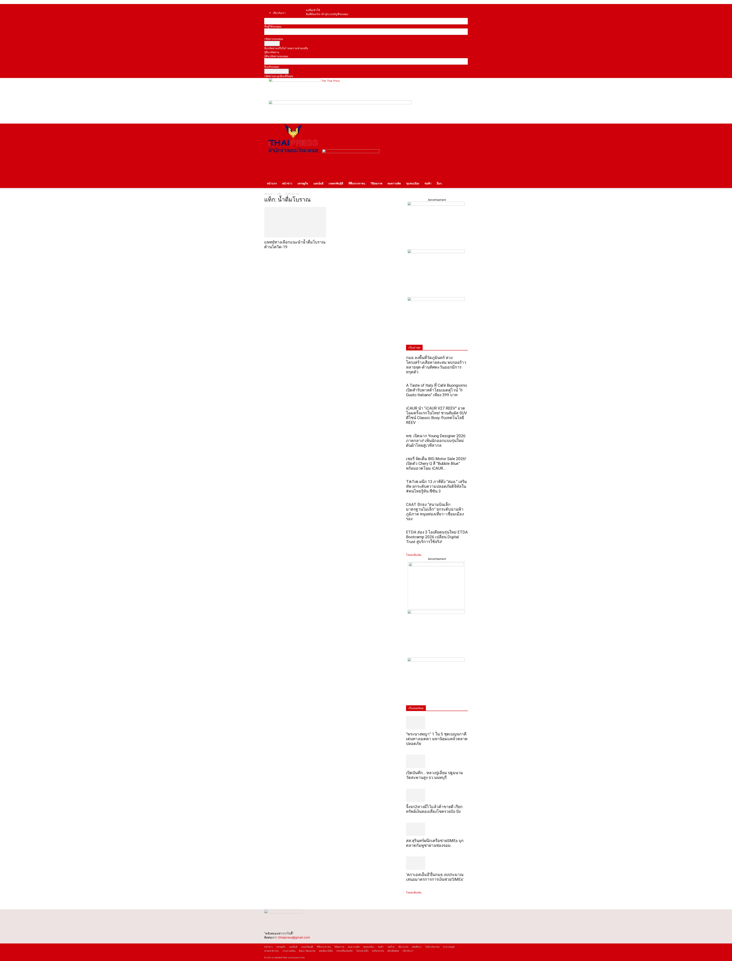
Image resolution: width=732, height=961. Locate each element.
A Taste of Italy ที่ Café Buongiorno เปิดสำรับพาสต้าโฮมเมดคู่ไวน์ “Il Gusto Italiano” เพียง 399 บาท (436, 390)
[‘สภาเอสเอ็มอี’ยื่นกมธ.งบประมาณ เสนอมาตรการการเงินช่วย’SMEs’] (437, 863)
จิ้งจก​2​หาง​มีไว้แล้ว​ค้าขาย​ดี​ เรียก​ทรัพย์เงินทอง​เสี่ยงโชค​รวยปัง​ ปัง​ (434, 809)
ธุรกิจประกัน (378, 950)
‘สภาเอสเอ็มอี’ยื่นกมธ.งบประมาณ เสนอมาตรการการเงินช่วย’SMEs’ (435, 877)
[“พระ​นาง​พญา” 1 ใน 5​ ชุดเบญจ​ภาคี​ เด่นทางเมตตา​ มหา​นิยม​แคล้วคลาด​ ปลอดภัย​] (437, 722)
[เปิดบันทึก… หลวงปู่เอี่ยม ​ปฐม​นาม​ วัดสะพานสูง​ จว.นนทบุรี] (437, 761)
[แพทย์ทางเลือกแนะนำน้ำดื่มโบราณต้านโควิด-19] (295, 222)
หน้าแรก (272, 183)
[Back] (318, 6)
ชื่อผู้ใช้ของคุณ (272, 26)
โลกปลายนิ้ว (362, 950)
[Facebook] (312, 6)
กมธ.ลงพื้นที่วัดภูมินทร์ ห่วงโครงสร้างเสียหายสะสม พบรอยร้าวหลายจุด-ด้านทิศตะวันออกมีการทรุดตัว (436, 364)
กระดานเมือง (289, 950)
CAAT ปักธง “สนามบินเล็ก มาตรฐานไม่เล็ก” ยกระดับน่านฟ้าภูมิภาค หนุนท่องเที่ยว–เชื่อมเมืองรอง (435, 511)
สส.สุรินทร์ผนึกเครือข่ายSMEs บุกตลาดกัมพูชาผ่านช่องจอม (435, 843)
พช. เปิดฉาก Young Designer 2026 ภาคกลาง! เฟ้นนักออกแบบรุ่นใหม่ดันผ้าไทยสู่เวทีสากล (436, 441)
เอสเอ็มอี (318, 183)
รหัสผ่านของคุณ (273, 39)
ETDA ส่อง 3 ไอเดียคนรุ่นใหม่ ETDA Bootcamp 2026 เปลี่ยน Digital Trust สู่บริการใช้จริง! (437, 537)
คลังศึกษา (417, 946)
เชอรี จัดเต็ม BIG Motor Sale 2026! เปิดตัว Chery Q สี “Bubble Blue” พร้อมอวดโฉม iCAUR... (436, 463)
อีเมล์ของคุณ (271, 66)
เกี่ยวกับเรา (279, 13)
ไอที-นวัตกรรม (432, 946)
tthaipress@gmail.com (294, 937)
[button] (463, 128)
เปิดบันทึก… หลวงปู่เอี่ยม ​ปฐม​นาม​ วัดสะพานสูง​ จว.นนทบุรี (434, 775)
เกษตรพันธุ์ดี (336, 183)
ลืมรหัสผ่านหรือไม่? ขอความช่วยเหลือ (286, 48)
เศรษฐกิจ (303, 183)
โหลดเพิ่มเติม (413, 554)
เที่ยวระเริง (403, 946)
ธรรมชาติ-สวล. (271, 950)
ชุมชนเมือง (412, 183)
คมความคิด (394, 183)
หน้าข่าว (287, 183)
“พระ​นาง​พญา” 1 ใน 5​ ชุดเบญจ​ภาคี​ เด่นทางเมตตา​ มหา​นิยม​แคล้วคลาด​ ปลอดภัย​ (437, 739)
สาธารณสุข (449, 946)
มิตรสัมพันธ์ (393, 950)
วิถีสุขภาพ (376, 183)
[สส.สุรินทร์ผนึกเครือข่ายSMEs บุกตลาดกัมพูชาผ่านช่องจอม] (437, 829)
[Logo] (293, 152)
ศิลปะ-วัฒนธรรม (307, 950)
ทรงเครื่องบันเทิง (344, 950)
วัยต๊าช (390, 946)
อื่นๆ (439, 183)
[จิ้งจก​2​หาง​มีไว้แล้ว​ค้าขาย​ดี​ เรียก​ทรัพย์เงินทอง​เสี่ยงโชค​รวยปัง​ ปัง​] (437, 795)
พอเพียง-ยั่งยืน (326, 950)
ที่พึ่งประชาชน (356, 183)
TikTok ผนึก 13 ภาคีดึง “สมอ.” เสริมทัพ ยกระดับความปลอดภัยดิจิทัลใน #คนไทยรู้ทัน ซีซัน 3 (436, 486)
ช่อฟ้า (428, 183)
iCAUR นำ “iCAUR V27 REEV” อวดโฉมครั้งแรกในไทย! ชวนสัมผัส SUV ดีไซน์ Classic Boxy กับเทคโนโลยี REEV (436, 415)
